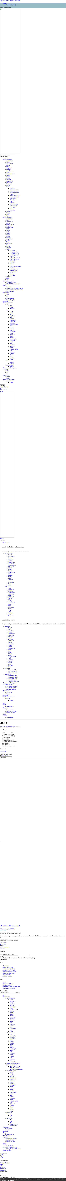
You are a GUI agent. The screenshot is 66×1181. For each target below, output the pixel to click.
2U (7, 297)
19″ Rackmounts (10, 1033)
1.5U (7, 294)
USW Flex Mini (14, 271)
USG (11, 201)
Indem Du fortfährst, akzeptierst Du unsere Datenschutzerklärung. (18, 958)
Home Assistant (14, 324)
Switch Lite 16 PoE (15, 195)
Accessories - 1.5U (13, 677)
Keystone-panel (10, 173)
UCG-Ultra (12, 200)
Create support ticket (11, 711)
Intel (7, 231)
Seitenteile (9, 1112)
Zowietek (10, 665)
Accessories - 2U (12, 678)
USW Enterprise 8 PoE (15, 266)
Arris (7, 220)
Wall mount (6, 375)
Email (1, 956)
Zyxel (7, 216)
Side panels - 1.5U (12, 671)
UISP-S (12, 263)
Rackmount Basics (8, 302)
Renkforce (12, 340)
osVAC (8, 381)
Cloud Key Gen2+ (14, 191)
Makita (11, 382)
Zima (7, 214)
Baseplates (9, 287)
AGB (4, 982)
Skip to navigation (5, 0)
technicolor (9, 182)
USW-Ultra (12, 272)
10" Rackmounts (7, 159)
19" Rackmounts (7, 217)
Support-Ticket (10, 709)
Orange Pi (12, 334)
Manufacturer (9, 365)
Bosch (8, 165)
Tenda (8, 244)
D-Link (11, 314)
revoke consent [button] (7, 974)
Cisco (7, 166)
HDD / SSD (13, 321)
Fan (11, 317)
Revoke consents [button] (7, 976)
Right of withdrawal (8, 983)
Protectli (8, 179)
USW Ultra (12, 207)
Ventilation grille (10, 300)
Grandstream (9, 171)
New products (10, 706)
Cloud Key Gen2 (14, 189)
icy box (11, 327)
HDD (7, 172)
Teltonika (8, 184)
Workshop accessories (8, 379)
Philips (8, 178)
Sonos (8, 240)
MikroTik (12, 330)
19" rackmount (8, 586)
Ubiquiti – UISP (14, 349)
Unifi (7, 187)
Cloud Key (12, 188)
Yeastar (8, 213)
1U (7, 295)
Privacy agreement (8, 967)
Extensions (6, 292)
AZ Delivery (9, 163)
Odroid (8, 176)
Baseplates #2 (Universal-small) (14, 288)
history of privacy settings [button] (9, 971)
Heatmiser (12, 323)
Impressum (6, 966)
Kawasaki (5, 301)
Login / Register (7, 1150)
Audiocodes (9, 221)
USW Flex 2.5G (14, 269)
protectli (8, 237)
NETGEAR (13, 331)
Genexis (8, 169)
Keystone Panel (12, 565)
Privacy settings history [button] (9, 973)
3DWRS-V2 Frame (11, 687)
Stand (7, 378)
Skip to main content (15, 0)
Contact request (7, 985)
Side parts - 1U (12, 670)
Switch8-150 (13, 198)
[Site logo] (10, 153)
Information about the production (11, 986)
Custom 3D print (10, 712)
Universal (8, 211)
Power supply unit (14, 192)
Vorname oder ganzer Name (7, 954)
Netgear (8, 175)
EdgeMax (8, 168)
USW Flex (12, 202)
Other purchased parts (13, 681)
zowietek (12, 357)
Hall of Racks (9, 717)
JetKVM (12, 329)
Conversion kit (10, 224)
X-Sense (12, 353)
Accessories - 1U (12, 675)
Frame (8, 376)
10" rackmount (8, 553)
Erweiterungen (10, 291)
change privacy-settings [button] (9, 968)
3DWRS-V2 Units (11, 689)
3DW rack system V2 (8, 281)
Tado (7, 242)
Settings (12, 1180)
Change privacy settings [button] (9, 970)
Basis (4, 285)
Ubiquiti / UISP (12, 657)
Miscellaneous (10, 298)
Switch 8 (12, 194)
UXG (11, 208)
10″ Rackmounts (10, 998)
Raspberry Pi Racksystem (9, 368)
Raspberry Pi (13, 339)
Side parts (5, 369)
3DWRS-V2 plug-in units (13, 284)
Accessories (9, 160)
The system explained (11, 686)
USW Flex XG (13, 205)
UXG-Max (12, 210)
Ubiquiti (8, 247)
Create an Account (4, 1163)
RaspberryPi (9, 181)
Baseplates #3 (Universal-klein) (14, 289)
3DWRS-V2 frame (11, 282)
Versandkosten (6, 947)
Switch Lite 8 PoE (14, 197)
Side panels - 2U (12, 672)
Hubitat (8, 230)
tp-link (8, 185)
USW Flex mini (14, 204)
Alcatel (8, 162)
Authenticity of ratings (9, 988)
